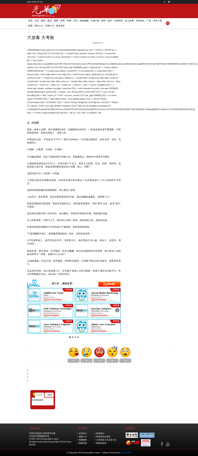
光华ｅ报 (157, 20)
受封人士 (39, 26)
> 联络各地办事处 (102, 436)
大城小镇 (95, 20)
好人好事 (129, 20)
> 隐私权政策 (100, 443)
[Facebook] (164, 2)
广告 (149, 20)
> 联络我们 (99, 433)
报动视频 (84, 20)
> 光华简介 (82, 433)
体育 (62, 20)
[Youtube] (169, 2)
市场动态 (140, 20)
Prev (30, 310)
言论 (75, 20)
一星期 (49, 395)
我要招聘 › (111, 284)
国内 (43, 20)
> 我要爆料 (82, 440)
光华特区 (118, 20)
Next (117, 310)
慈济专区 (60, 26)
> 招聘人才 (82, 436)
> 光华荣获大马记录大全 (106, 440)
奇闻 (69, 20)
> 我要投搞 (82, 443)
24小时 (40, 395)
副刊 (110, 20)
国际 (56, 20)
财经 (103, 20)
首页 (30, 20)
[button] (168, 23)
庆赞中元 (49, 26)
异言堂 (41, 32)
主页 (28, 32)
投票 (30, 26)
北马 (37, 20)
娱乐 (50, 20)
